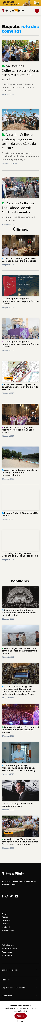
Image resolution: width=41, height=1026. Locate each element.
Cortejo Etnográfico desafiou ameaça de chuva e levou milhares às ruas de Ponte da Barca (19, 820)
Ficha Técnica (8, 945)
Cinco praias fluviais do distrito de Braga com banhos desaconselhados (19, 449)
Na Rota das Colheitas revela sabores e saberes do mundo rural (18, 42)
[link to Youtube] (16, 896)
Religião (5, 923)
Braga (4, 913)
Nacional (6, 927)
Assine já (20, 1016)
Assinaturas (7, 952)
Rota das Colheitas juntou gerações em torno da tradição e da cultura (18, 111)
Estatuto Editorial (9, 948)
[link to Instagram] (6, 896)
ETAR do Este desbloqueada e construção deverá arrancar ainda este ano (20, 365)
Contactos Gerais (10, 970)
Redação (6, 980)
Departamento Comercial (13, 988)
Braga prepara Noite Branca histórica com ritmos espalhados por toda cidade (19, 590)
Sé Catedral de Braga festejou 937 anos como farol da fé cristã (20, 237)
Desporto (6, 920)
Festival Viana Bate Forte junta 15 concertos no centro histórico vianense (20, 706)
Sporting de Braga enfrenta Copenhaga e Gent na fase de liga (20, 532)
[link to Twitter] (11, 896)
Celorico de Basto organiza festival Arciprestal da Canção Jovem (18, 406)
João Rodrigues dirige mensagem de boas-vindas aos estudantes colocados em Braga (19, 746)
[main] (20, 439)
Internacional (8, 930)
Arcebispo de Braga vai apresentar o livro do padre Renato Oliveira (19, 277)
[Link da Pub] (20, 3)
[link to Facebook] (2, 896)
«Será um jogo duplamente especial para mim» (18, 782)
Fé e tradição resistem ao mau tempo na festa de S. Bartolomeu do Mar (19, 627)
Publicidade (7, 955)
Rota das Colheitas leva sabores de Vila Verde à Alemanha (20, 180)
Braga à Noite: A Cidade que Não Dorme (20, 490)
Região (5, 917)
